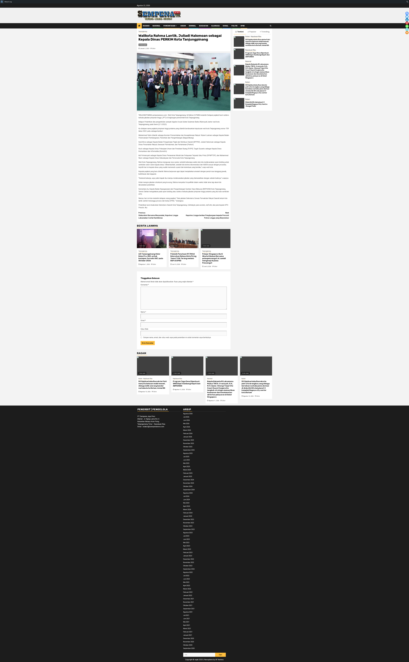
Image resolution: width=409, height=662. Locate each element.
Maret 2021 (187, 628)
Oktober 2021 (187, 605)
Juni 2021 (186, 618)
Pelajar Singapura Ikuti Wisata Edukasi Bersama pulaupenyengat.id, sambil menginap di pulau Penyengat (214, 258)
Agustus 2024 (188, 493)
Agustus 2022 (188, 572)
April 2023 (186, 546)
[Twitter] (407, 16)
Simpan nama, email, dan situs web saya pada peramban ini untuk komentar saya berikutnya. (177, 337)
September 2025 (189, 450)
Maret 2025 (187, 470)
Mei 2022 (186, 582)
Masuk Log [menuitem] (8, 2)
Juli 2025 (186, 456)
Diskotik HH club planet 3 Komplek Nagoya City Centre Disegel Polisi (256, 104)
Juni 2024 (186, 499)
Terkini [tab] (240, 32)
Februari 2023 (187, 552)
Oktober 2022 (187, 566)
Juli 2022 (186, 575)
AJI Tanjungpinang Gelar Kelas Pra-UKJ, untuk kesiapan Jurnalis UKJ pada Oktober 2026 (150, 257)
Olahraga (215, 26)
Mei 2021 (186, 622)
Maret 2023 (187, 549)
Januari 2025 (187, 476)
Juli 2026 (186, 417)
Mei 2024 (186, 503)
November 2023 (188, 523)
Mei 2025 (186, 463)
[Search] (270, 26)
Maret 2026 (187, 430)
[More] (407, 32)
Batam (247, 36)
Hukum (183, 26)
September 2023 (189, 529)
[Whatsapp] (407, 26)
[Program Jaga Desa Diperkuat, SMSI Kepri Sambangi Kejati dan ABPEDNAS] (239, 54)
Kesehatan (203, 26)
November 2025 (188, 443)
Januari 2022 (187, 595)
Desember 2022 (188, 559)
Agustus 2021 (188, 612)
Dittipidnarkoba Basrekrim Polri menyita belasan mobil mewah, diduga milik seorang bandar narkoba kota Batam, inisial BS (257, 42)
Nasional (156, 26)
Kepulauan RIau (256, 36)
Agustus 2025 (188, 453)
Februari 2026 (187, 433)
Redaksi (146, 26)
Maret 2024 (187, 509)
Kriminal (192, 26)
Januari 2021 (187, 635)
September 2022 (189, 569)
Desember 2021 (188, 599)
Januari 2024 (187, 516)
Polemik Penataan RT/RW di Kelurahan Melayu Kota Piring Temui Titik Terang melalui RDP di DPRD (183, 257)
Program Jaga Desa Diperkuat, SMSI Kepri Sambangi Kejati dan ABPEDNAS (257, 55)
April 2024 (186, 506)
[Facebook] (407, 13)
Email (143, 320)
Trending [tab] (265, 32)
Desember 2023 (188, 519)
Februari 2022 (187, 592)
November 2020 (188, 642)
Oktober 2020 (187, 645)
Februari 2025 (187, 473)
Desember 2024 (188, 480)
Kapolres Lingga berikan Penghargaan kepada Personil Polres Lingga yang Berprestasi (207, 215)
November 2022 (188, 562)
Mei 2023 (186, 542)
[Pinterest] (407, 23)
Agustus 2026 (188, 413)
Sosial (225, 26)
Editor (153, 48)
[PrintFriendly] (407, 29)
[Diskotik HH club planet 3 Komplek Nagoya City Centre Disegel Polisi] (239, 103)
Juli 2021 (186, 615)
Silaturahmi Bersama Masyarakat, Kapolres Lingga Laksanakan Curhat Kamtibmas (158, 215)
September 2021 (189, 609)
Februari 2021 (187, 632)
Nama (143, 312)
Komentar (145, 285)
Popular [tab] (252, 32)
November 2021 (188, 602)
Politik (234, 26)
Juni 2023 (186, 539)
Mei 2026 (186, 423)
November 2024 (188, 483)
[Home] (139, 25)
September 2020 (189, 648)
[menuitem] (2, 1)
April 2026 (186, 427)
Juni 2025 (186, 460)
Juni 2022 (186, 579)
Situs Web (144, 329)
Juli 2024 (186, 496)
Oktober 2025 (187, 447)
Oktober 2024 (187, 486)
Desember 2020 (188, 638)
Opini (243, 26)
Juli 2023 (186, 536)
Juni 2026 (186, 420)
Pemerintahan (169, 26)
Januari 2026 (187, 437)
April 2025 (186, 466)
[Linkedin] (407, 19)
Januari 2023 (187, 556)
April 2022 (186, 585)
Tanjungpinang (142, 31)
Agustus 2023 (188, 533)
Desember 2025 (188, 440)
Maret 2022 (187, 589)
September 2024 (189, 490)
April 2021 (186, 625)
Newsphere (208, 660)
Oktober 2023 (187, 526)
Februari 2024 (187, 513)
